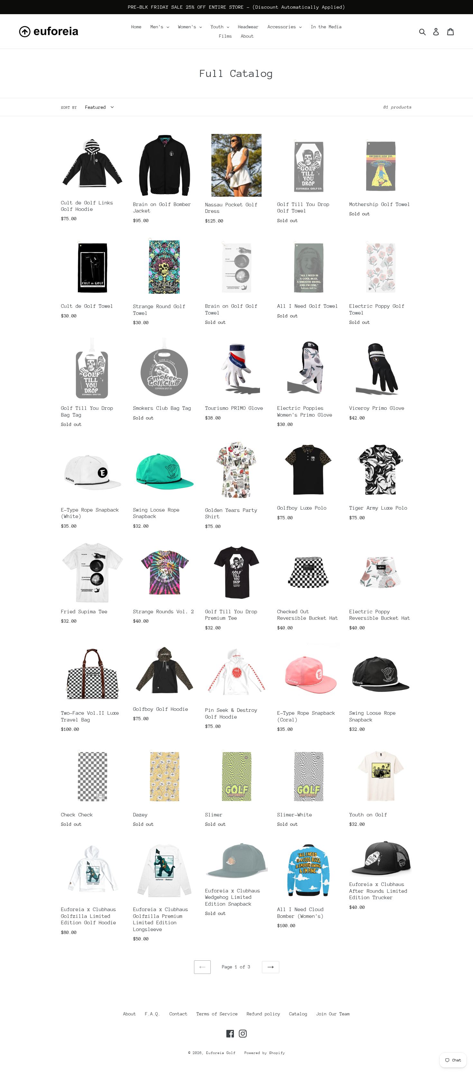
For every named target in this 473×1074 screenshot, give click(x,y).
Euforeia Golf (221, 1053)
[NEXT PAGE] (270, 967)
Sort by (69, 108)
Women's (188, 26)
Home (136, 26)
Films (225, 36)
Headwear (248, 26)
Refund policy (263, 1013)
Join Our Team (333, 1013)
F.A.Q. (153, 1013)
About (247, 36)
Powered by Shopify (265, 1053)
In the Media (326, 26)
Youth (218, 26)
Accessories (283, 26)
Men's (158, 26)
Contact (179, 1013)
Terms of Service (217, 1013)
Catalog (298, 1013)
